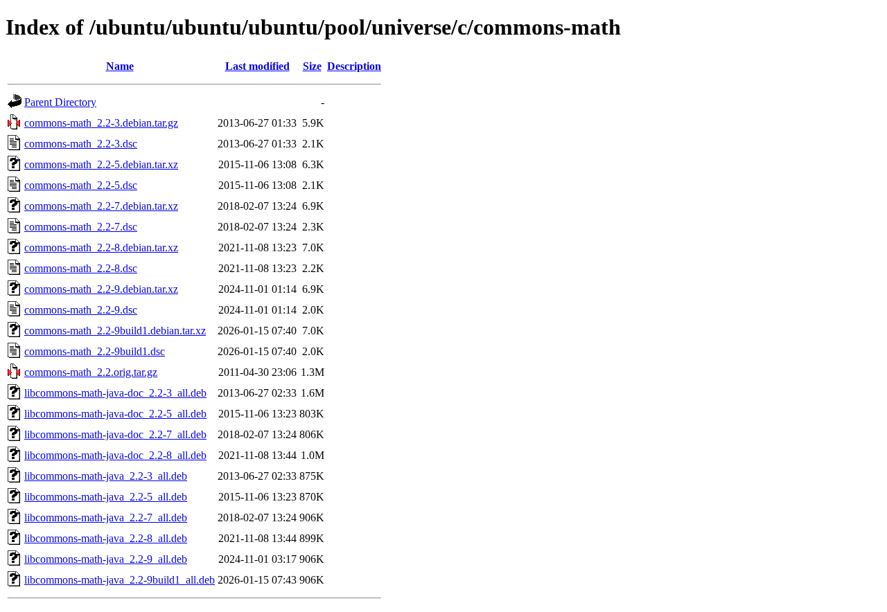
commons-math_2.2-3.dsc (80, 144)
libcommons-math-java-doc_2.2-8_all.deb (115, 455)
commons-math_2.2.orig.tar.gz (90, 372)
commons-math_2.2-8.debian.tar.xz (101, 247)
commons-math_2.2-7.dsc (80, 227)
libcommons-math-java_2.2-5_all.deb (105, 497)
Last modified (257, 66)
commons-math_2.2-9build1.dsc (94, 351)
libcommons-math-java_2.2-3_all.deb (105, 476)
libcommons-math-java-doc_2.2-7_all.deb (115, 434)
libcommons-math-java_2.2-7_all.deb (105, 517)
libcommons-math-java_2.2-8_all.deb (105, 538)
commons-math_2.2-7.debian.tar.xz (101, 206)
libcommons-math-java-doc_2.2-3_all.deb (115, 393)
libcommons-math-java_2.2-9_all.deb (105, 559)
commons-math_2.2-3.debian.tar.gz (101, 123)
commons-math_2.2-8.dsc (80, 268)
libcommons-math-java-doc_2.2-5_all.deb (115, 414)
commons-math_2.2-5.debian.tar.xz (101, 164)
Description (354, 66)
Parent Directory (60, 102)
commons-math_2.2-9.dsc (80, 310)
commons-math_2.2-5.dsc (80, 185)
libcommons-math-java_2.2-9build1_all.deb (119, 580)
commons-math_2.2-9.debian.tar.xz (101, 289)
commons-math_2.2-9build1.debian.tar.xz (115, 330)
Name (120, 66)
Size (312, 66)
